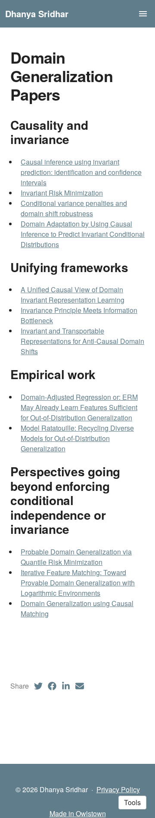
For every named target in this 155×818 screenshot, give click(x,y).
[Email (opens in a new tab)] (79, 686)
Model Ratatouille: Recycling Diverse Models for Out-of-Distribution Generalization (77, 438)
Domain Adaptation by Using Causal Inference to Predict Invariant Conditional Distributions (83, 234)
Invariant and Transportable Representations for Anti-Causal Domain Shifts (82, 341)
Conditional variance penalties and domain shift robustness (74, 208)
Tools (132, 802)
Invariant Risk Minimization (62, 193)
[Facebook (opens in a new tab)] (52, 686)
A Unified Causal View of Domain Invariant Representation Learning (72, 295)
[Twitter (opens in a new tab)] (38, 686)
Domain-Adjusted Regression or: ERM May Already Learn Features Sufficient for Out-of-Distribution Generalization (79, 407)
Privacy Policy (118, 789)
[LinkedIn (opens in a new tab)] (66, 686)
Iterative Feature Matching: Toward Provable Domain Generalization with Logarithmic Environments (78, 582)
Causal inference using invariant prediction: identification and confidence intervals (81, 172)
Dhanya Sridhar (36, 13)
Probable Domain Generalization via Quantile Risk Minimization (76, 557)
